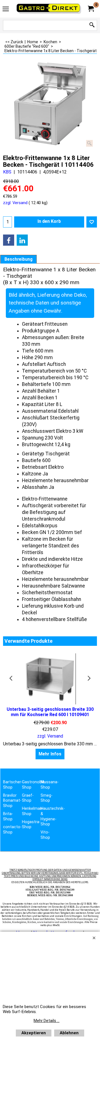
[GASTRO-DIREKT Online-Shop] (49, 9)
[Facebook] (8, 240)
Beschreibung (18, 259)
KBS (7, 172)
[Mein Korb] (90, 8)
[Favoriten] (91, 222)
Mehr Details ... (46, 1020)
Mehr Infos (50, 754)
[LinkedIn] (22, 240)
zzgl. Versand (15, 202)
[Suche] (91, 25)
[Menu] (5, 9)
